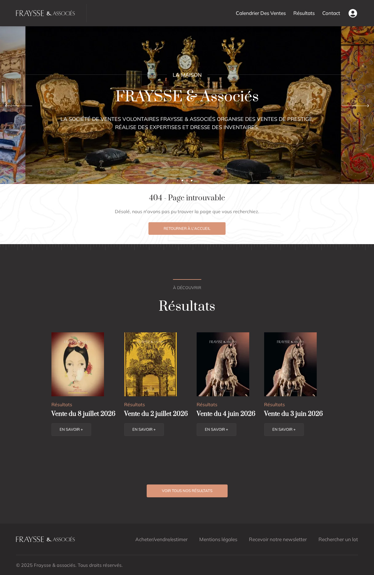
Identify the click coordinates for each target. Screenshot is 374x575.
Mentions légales (218, 539)
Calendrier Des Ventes (261, 13)
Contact (331, 13)
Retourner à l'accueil (187, 228)
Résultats (304, 13)
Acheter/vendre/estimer (161, 539)
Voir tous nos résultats (187, 490)
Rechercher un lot (338, 539)
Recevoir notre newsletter (278, 539)
